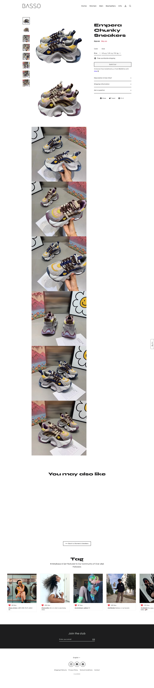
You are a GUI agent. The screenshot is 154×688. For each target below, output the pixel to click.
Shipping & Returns (60, 670)
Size (103, 49)
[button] (152, 344)
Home (84, 6)
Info (120, 6)
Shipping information (101, 84)
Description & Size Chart (103, 78)
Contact (97, 670)
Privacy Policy (73, 670)
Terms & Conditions (86, 670)
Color (96, 49)
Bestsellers (111, 6)
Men (101, 6)
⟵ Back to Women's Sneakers (77, 543)
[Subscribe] (93, 639)
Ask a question (99, 90)
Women (93, 6)
